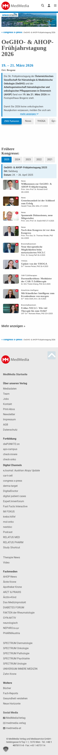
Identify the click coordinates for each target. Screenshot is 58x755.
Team (6, 393)
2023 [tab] (28, 159)
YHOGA (41, 121)
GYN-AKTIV (9, 617)
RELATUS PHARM (13, 542)
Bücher (7, 688)
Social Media (10, 712)
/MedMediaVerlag (15, 717)
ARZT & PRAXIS (12, 592)
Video (6, 562)
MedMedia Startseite (15, 374)
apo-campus (10, 449)
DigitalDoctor (10, 491)
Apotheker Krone (12, 586)
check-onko (9, 459)
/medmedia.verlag (15, 723)
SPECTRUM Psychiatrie (16, 658)
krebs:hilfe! (9, 516)
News (28, 121)
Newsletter (9, 414)
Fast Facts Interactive (15, 506)
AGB (5, 424)
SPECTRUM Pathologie (16, 653)
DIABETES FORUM (13, 607)
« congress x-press (12, 32)
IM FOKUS (9, 511)
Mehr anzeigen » (13, 326)
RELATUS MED (11, 537)
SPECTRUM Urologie (14, 663)
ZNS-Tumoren (11, 121)
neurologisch (10, 622)
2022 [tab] (39, 159)
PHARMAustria (11, 633)
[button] (6, 749)
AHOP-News (10, 576)
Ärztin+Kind (9, 597)
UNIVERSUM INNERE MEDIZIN (20, 668)
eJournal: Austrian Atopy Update (21, 470)
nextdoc (7, 526)
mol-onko (8, 521)
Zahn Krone (9, 673)
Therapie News (11, 557)
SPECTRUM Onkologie (16, 648)
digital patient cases (14, 496)
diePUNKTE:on (11, 444)
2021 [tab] (49, 159)
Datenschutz (10, 429)
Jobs (6, 398)
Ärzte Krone (9, 581)
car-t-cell (8, 475)
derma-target (10, 485)
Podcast (7, 532)
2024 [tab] (17, 159)
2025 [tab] (6, 159)
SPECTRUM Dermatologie (17, 643)
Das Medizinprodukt (14, 602)
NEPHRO (11, 628)
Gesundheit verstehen (15, 698)
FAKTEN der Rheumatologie (18, 612)
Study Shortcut (11, 547)
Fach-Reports (10, 693)
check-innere (10, 454)
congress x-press (12, 480)
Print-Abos (9, 409)
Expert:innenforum (13, 501)
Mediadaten (10, 388)
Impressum (9, 419)
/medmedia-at (13, 728)
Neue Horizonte (11, 703)
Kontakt (7, 404)
